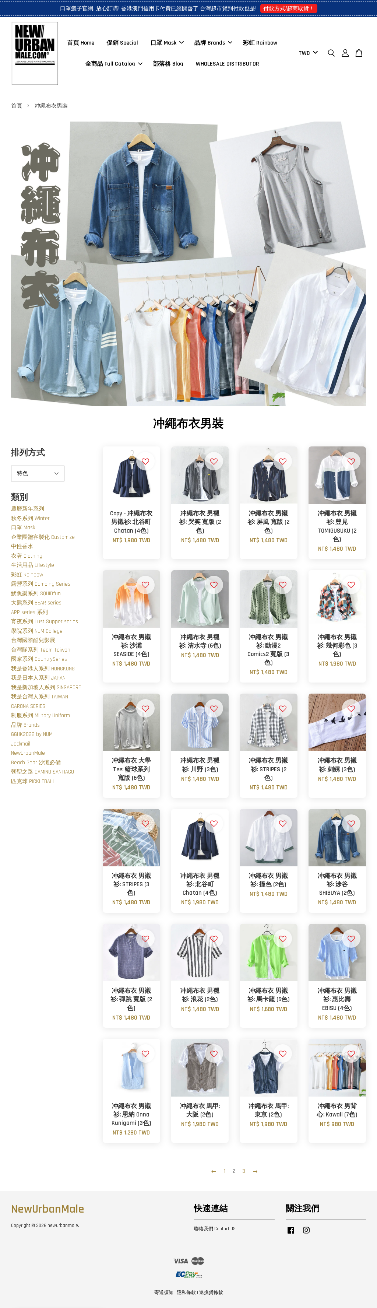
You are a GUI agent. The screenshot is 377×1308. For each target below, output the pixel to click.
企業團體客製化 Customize (43, 537)
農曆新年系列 (27, 508)
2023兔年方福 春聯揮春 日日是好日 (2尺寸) (67, 1289)
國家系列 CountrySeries (39, 659)
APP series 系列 (29, 612)
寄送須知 (163, 1292)
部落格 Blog (168, 64)
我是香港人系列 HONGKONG (43, 668)
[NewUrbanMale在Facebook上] (291, 1234)
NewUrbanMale (28, 753)
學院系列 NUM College (37, 631)
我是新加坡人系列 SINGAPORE (46, 687)
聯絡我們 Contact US (215, 1229)
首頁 (16, 105)
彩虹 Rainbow (260, 43)
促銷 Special (122, 43)
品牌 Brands (209, 43)
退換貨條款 (211, 1292)
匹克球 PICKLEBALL (33, 781)
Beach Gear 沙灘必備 (36, 762)
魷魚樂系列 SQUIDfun (36, 593)
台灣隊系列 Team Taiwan (40, 649)
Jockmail (20, 743)
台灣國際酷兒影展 (33, 640)
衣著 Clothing (26, 556)
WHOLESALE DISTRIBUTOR (227, 64)
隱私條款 (186, 1292)
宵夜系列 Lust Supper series (44, 621)
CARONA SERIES (28, 706)
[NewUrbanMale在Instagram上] (306, 1234)
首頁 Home (80, 43)
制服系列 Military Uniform (40, 715)
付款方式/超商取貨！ (288, 8)
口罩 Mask (163, 43)
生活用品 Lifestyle (32, 565)
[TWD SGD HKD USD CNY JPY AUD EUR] (307, 53)
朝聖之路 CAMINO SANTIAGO (42, 771)
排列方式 (28, 453)
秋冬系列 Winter (30, 518)
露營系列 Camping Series (40, 584)
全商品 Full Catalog (110, 64)
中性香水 (22, 546)
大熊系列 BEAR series (36, 602)
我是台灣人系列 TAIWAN (39, 696)
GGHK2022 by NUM (32, 734)
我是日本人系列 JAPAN (38, 677)
